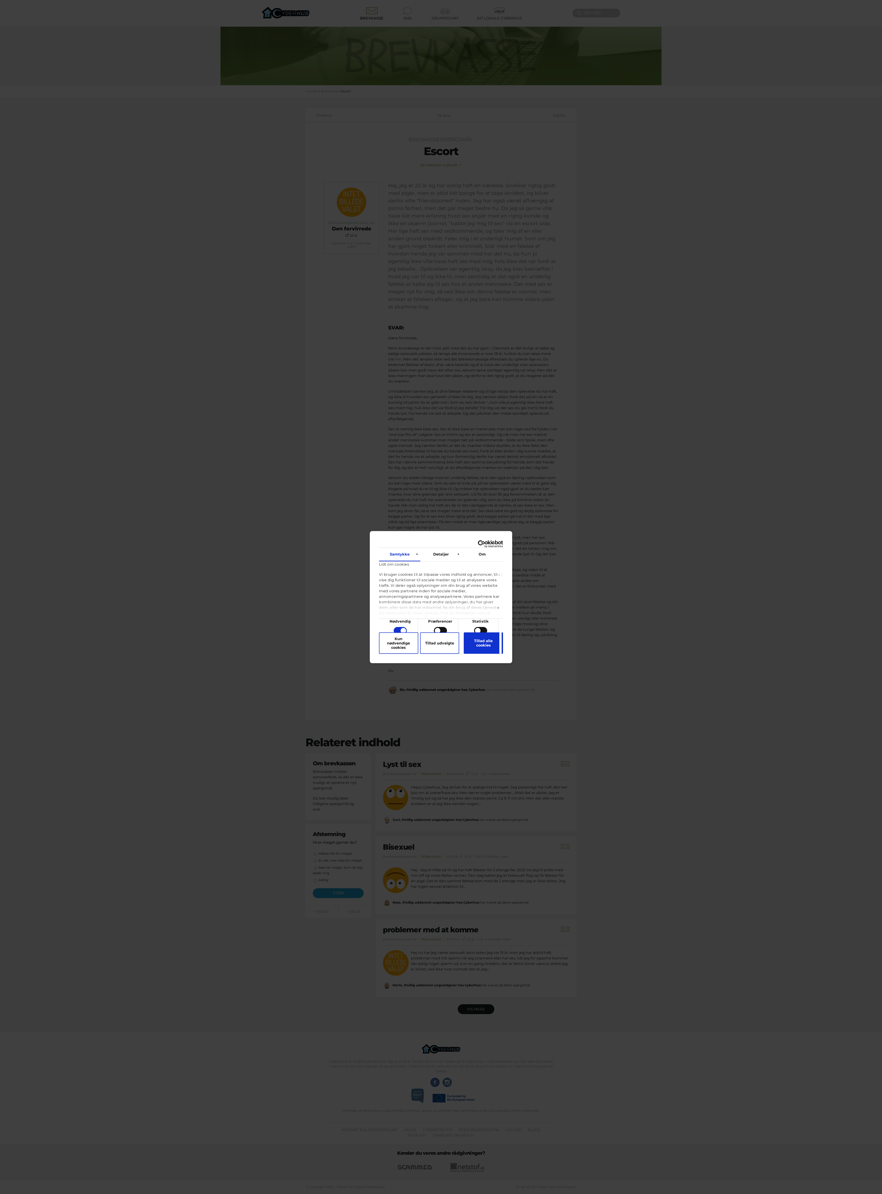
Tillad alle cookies (483, 643)
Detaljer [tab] (441, 554)
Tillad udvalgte (439, 643)
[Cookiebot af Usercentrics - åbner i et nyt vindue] (483, 543)
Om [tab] (482, 554)
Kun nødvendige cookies (398, 642)
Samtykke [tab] (400, 554)
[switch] (440, 630)
